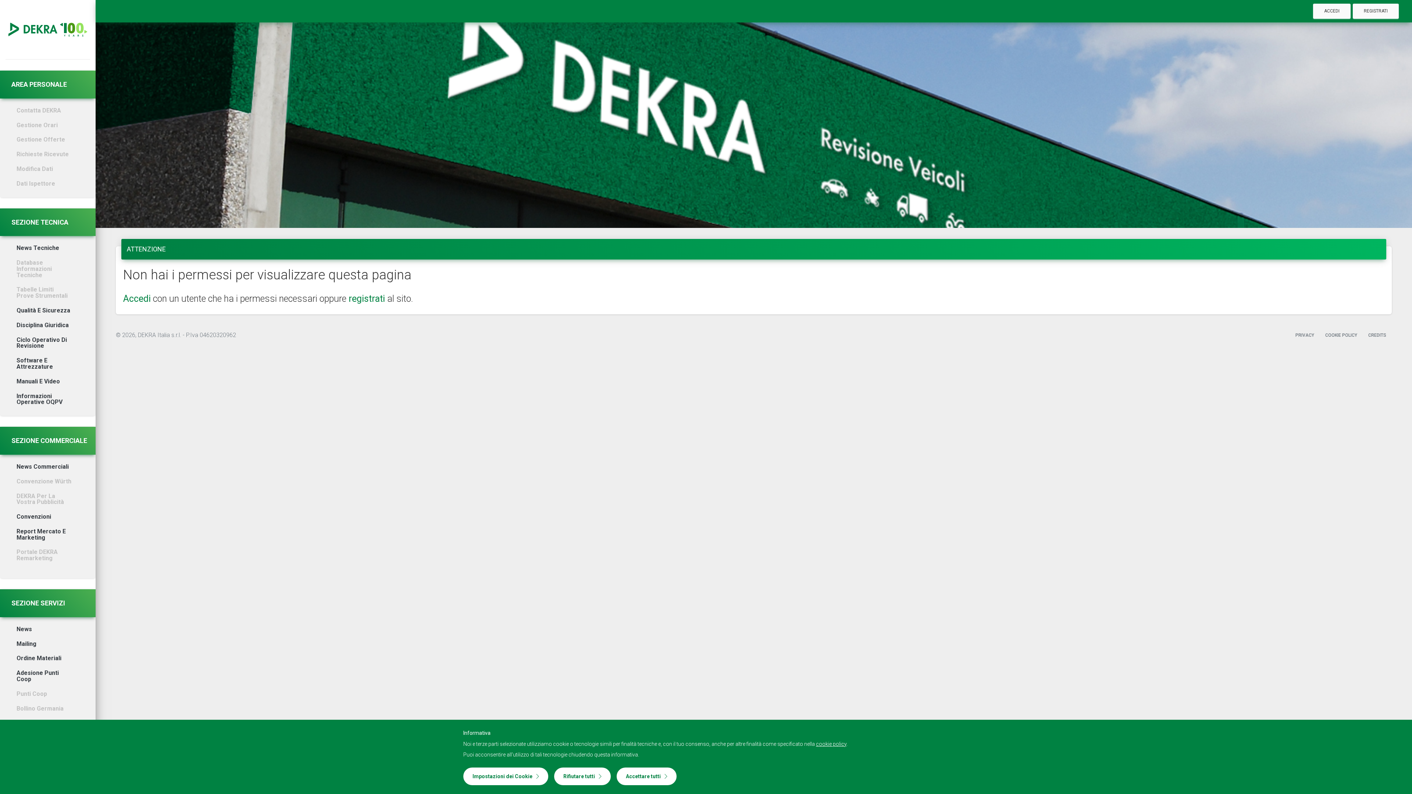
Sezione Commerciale (49, 440)
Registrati (1376, 11)
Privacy (1304, 335)
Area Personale (39, 84)
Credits (1377, 335)
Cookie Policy (1341, 335)
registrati (367, 298)
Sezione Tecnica (39, 222)
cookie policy (831, 744)
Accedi (1332, 11)
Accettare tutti (643, 776)
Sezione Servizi (38, 603)
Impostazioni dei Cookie (502, 776)
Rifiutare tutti (579, 776)
